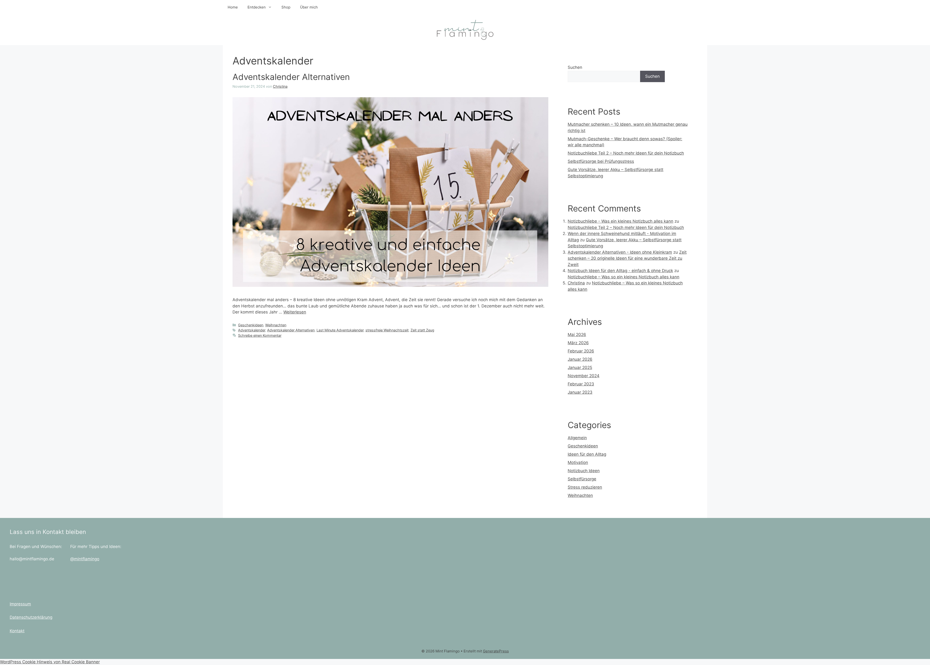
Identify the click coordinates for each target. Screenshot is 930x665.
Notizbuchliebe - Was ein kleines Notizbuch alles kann (620, 221)
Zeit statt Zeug (422, 330)
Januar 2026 (580, 359)
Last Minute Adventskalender (340, 330)
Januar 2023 (580, 392)
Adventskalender (251, 330)
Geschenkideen (250, 325)
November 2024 (583, 375)
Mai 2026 (577, 334)
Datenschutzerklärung (31, 617)
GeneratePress (496, 651)
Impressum (20, 604)
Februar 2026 (581, 351)
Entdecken (257, 7)
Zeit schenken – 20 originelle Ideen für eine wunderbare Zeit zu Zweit (627, 258)
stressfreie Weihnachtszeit (387, 330)
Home (233, 7)
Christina (576, 283)
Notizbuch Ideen (584, 470)
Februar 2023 (581, 384)
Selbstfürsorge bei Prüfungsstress (601, 161)
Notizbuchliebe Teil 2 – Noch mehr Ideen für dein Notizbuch (626, 153)
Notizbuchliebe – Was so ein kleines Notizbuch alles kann (623, 276)
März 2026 (578, 342)
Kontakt (17, 630)
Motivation (578, 462)
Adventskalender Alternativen (291, 77)
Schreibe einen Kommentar (259, 335)
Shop (285, 7)
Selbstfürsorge (582, 479)
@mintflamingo (84, 558)
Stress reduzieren (585, 487)
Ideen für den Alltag (587, 454)
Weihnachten (275, 325)
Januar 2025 (580, 367)
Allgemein (577, 437)
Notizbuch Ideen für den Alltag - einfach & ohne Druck (620, 270)
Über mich (309, 7)
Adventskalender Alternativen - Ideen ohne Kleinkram (620, 252)
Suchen (575, 67)
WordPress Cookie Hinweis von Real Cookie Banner (50, 661)
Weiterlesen (294, 312)
